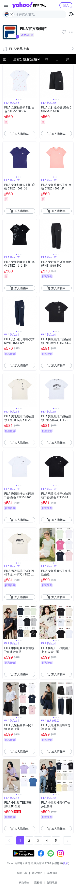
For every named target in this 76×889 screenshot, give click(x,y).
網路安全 (24, 882)
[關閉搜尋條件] (11, 14)
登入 (66, 5)
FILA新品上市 (19, 48)
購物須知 (52, 873)
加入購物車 (21, 134)
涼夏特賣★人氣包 (70, 59)
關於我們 (37, 873)
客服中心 (22, 873)
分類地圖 (52, 882)
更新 (65, 863)
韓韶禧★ (49, 59)
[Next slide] (34, 81)
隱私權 (38, 882)
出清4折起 (60, 59)
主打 (6, 59)
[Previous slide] (5, 81)
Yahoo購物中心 (29, 5)
